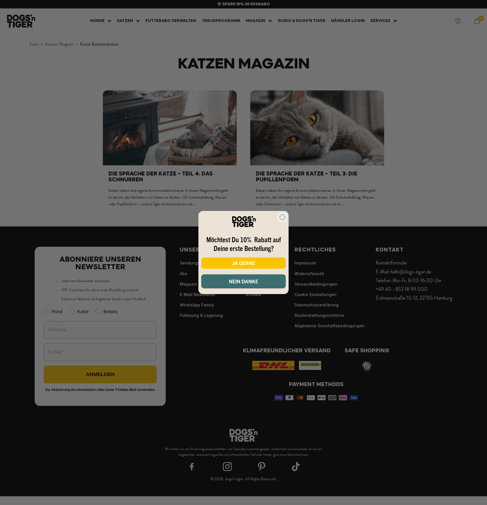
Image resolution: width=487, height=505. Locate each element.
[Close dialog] (282, 217)
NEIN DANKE (243, 281)
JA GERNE (243, 263)
